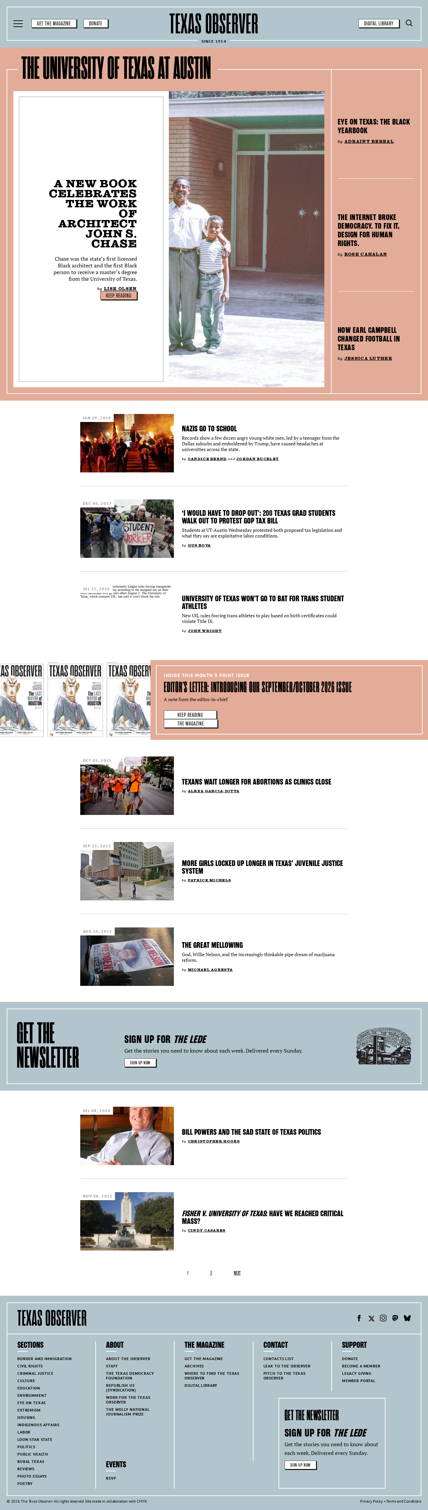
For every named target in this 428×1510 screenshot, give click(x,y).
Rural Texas (30, 1461)
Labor (23, 1432)
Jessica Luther (368, 358)
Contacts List (278, 1358)
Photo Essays (32, 1476)
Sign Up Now (140, 1062)
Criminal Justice (35, 1373)
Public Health (32, 1454)
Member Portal (359, 1380)
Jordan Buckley (257, 459)
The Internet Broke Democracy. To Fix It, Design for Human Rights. (369, 230)
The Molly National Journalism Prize (127, 1412)
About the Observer (128, 1358)
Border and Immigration (44, 1358)
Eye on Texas (31, 1402)
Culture (26, 1380)
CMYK (141, 1501)
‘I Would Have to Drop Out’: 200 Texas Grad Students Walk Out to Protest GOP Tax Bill (258, 516)
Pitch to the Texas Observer (284, 1375)
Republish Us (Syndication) (121, 1387)
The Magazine (191, 724)
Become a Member (361, 1365)
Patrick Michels (209, 880)
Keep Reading (118, 296)
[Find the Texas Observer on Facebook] (359, 1319)
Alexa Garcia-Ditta (213, 791)
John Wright (205, 631)
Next (237, 1273)
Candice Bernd (207, 459)
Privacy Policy (371, 1501)
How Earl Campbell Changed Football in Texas (369, 339)
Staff (112, 1365)
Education (28, 1387)
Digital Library (379, 24)
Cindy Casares (207, 1230)
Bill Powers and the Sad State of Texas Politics (251, 1132)
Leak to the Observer (287, 1365)
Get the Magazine (54, 24)
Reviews (25, 1468)
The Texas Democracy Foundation (130, 1375)
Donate (95, 24)
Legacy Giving (356, 1373)
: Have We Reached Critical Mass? (262, 1217)
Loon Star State (34, 1439)
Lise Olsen (120, 288)
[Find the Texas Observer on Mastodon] (395, 1319)
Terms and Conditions (403, 1501)
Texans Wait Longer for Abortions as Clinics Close (256, 782)
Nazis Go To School (209, 428)
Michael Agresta (210, 970)
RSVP (111, 1478)
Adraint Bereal (369, 141)
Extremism (29, 1410)
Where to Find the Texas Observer (212, 1375)
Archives (194, 1365)
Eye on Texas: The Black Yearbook (374, 126)
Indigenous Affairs (38, 1424)
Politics (26, 1446)
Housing (26, 1417)
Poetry (25, 1483)
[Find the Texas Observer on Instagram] (383, 1319)
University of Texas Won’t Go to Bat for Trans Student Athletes (263, 602)
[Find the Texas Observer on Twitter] (371, 1319)
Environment (31, 1395)
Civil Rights (30, 1365)
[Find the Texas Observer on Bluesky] (407, 1319)
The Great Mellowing (212, 945)
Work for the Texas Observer (128, 1400)
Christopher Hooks (214, 1141)
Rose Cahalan (365, 254)
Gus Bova (199, 545)
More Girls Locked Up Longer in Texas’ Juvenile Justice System (262, 867)
